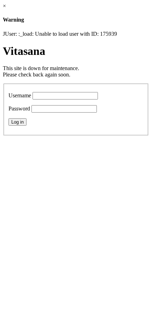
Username (19, 95)
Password (19, 109)
